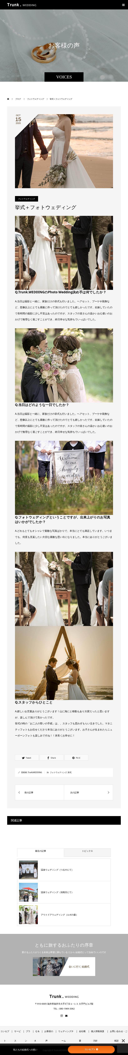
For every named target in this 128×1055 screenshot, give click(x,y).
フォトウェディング (26, 198)
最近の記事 (40, 850)
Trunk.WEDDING (35, 772)
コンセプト (89, 1049)
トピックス (87, 850)
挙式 (69, 772)
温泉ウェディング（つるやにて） (57, 869)
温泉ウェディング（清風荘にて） (57, 892)
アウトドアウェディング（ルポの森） (59, 914)
